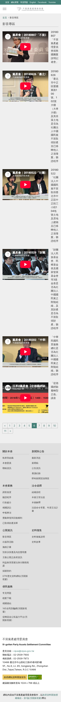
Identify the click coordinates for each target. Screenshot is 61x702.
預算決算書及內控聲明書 (15, 552)
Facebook (42, 3)
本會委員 (7, 463)
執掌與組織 (8, 457)
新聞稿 (35, 463)
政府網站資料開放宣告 (15, 677)
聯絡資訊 (7, 468)
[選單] (4, 9)
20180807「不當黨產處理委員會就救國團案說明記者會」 (54, 46)
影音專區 (7, 536)
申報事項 (7, 512)
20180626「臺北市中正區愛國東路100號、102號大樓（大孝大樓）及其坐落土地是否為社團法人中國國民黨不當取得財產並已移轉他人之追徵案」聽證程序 (54, 116)
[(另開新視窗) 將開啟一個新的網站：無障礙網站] (35, 676)
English (33, 2)
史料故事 (36, 541)
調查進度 (7, 492)
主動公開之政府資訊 (12, 557)
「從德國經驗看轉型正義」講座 (54, 390)
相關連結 (7, 603)
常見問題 (24, 2)
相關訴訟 (7, 507)
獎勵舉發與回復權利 (12, 517)
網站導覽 (14, 2)
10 (54, 425)
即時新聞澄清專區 (40, 478)
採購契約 (7, 570)
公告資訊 (36, 468)
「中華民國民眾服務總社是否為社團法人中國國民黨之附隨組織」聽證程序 (54, 355)
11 (5, 430)
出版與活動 (8, 541)
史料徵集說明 (38, 536)
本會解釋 (36, 502)
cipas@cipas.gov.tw (23, 651)
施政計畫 (7, 547)
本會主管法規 (38, 497)
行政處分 (7, 502)
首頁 (7, 2)
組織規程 (36, 492)
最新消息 (36, 457)
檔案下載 (7, 598)
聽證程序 (7, 497)
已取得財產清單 (10, 523)
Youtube (52, 3)
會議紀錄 (36, 473)
